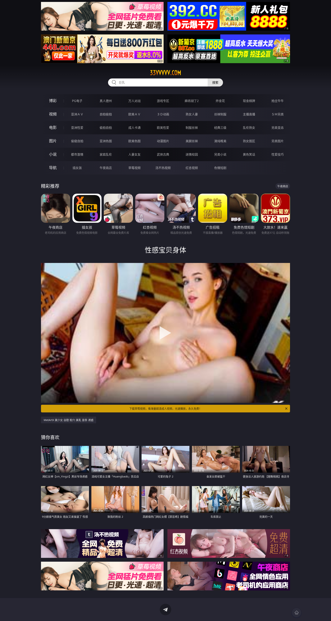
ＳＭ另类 (277, 114)
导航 (53, 167)
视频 (53, 114)
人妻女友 (134, 154)
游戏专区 (163, 101)
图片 (53, 141)
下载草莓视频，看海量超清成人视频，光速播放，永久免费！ (165, 408)
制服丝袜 (192, 128)
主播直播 (249, 114)
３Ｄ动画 (163, 114)
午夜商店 (106, 168)
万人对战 (134, 101)
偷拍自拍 (106, 128)
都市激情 (77, 154)
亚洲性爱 (77, 128)
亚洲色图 (106, 141)
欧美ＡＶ (134, 114)
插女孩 (77, 168)
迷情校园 (192, 154)
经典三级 (220, 128)
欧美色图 (134, 141)
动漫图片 (163, 141)
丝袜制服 (220, 114)
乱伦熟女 (249, 128)
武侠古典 (163, 154)
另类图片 (277, 141)
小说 (53, 154)
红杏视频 (192, 168)
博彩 (53, 100)
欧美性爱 (163, 128)
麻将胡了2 (192, 101)
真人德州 (106, 101)
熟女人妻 (192, 114)
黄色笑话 (249, 154)
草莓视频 (134, 168)
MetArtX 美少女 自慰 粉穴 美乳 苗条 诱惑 (68, 420)
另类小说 (220, 154)
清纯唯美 (220, 141)
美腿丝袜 (192, 141)
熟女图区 (249, 141)
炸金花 (220, 101)
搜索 (215, 82)
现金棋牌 (249, 101)
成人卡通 (134, 128)
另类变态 (277, 128)
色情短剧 (220, 168)
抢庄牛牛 (277, 101)
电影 (53, 127)
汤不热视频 (163, 168)
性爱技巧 (277, 154)
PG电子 (77, 101)
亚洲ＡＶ (77, 114)
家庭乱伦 (106, 154)
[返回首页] (296, 612)
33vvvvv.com (165, 73)
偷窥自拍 (77, 141)
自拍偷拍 (106, 114)
